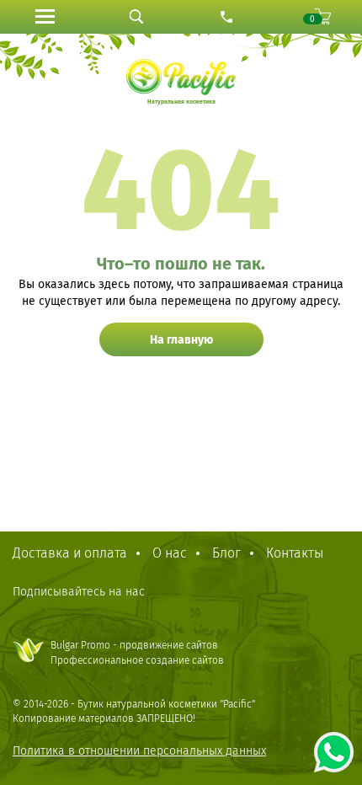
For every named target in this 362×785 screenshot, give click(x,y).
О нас (169, 553)
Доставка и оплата (70, 553)
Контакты (294, 553)
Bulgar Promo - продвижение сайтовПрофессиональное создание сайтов (137, 652)
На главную (181, 340)
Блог (226, 553)
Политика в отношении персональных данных (139, 751)
